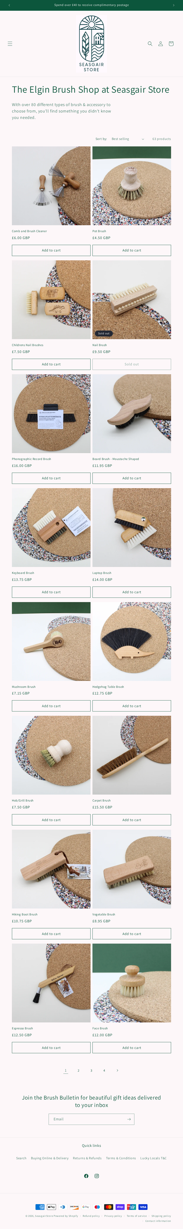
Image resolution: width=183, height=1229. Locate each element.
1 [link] (66, 1070)
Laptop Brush (101, 573)
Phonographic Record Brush (31, 459)
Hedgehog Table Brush (108, 687)
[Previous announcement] (9, 5)
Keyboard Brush (23, 573)
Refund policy (91, 1216)
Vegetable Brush (103, 914)
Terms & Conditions (121, 1158)
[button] (10, 43)
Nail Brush (99, 345)
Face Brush (100, 1028)
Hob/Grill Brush (23, 800)
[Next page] (117, 1070)
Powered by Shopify (66, 1216)
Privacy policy (113, 1216)
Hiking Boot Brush (24, 914)
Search (21, 1158)
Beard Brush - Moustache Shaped (115, 459)
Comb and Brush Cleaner (29, 231)
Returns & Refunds (87, 1158)
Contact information (158, 1221)
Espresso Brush (22, 1028)
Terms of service (137, 1216)
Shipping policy (161, 1216)
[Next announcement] (173, 5)
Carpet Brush (101, 800)
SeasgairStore (44, 1216)
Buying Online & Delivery (49, 1158)
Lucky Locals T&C (153, 1158)
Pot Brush (99, 231)
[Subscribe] (129, 1119)
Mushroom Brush (24, 687)
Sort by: (101, 139)
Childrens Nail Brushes (27, 345)
